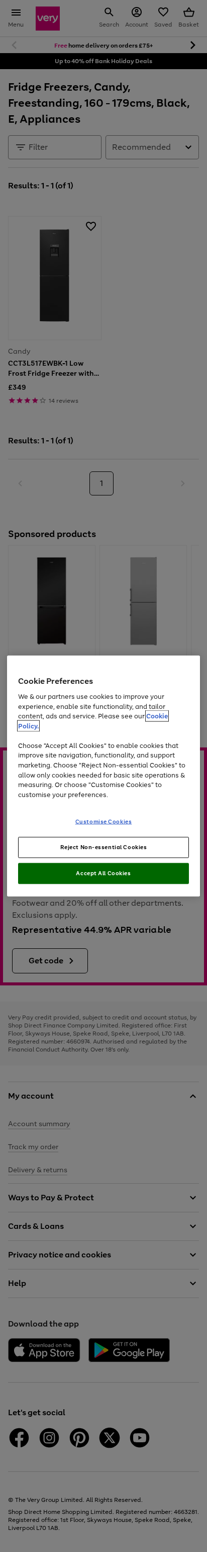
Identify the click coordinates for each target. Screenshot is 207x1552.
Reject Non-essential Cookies (103, 847)
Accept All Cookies (103, 873)
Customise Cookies (103, 822)
